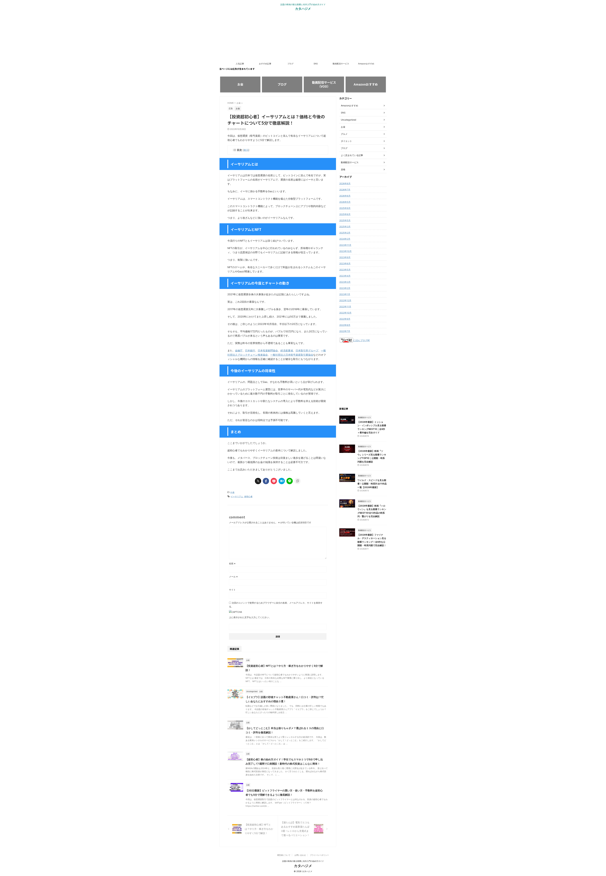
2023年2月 (344, 288)
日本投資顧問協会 (268, 350)
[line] (289, 481)
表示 (246, 149)
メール (233, 576)
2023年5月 (345, 269)
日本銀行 (250, 350)
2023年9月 (345, 257)
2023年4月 (345, 275)
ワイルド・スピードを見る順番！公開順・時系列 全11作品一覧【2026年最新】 (372, 484)
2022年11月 (345, 306)
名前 (232, 563)
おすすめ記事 (265, 63)
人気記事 (240, 63)
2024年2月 (344, 239)
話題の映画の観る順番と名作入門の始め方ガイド (303, 861)
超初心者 (248, 496)
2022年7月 (344, 331)
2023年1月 (344, 294)
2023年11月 (345, 245)
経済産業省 (286, 350)
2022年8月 (344, 325)
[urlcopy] (297, 481)
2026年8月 (345, 183)
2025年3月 (345, 226)
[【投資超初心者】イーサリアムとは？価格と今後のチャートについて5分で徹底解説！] (282, 481)
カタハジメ (303, 9)
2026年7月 (344, 189)
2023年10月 (345, 251)
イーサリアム (237, 496)
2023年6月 (345, 263)
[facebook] (266, 481)
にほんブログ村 (361, 340)
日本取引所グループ (307, 350)
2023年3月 (345, 282)
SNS (316, 63)
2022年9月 (344, 319)
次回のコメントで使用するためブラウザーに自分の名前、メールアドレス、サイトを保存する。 (275, 604)
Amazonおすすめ (366, 63)
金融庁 (239, 350)
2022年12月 (345, 300)
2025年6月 (345, 214)
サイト (232, 589)
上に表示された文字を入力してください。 (250, 617)
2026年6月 (345, 195)
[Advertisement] (303, 37)
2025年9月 (345, 208)
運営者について (283, 855)
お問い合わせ (300, 855)
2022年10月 (345, 312)
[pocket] (274, 481)
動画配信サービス (341, 63)
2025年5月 (345, 220)
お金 (232, 492)
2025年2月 (344, 232)
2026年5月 (345, 202)
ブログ (290, 63)
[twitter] (258, 481)
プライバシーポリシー (319, 855)
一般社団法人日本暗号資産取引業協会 (291, 354)
